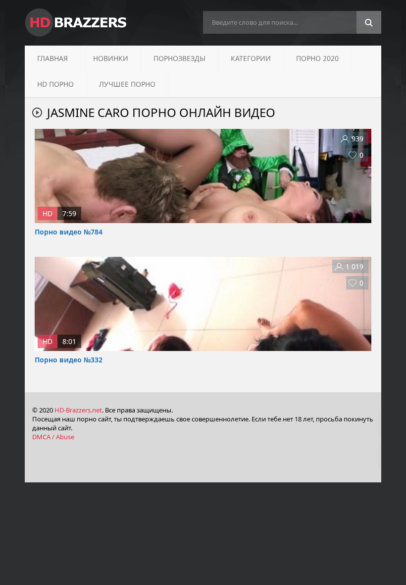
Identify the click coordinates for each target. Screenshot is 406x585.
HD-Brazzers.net (78, 410)
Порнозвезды (179, 58)
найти (368, 22)
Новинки (110, 58)
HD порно (55, 84)
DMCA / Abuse (53, 436)
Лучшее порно (127, 84)
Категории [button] (251, 58)
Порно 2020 (317, 58)
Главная (52, 58)
